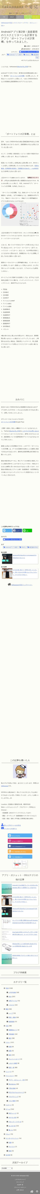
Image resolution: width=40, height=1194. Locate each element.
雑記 (10, 1038)
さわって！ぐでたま (15, 1122)
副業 (10, 1051)
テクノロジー (36, 17)
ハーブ (11, 1013)
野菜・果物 (12, 1017)
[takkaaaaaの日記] (20, 7)
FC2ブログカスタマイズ (16, 1092)
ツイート (8, 531)
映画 (10, 1151)
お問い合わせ (20, 1190)
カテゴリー (20, 17)
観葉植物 (11, 1021)
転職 (10, 1047)
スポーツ (8, 1105)
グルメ (8, 1134)
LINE (26, 531)
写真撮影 (11, 1034)
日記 (7, 1026)
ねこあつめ (12, 1126)
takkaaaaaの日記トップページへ (21, 585)
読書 (10, 1142)
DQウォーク (12, 1113)
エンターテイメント (12, 1138)
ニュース (8, 1071)
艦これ (11, 1130)
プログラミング (13, 1097)
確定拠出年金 (33, 547)
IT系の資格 (12, 1088)
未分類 (8, 1155)
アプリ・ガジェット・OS (28, 17)
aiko (10, 996)
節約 (10, 1055)
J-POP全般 (12, 992)
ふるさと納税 (13, 1063)
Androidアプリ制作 (15, 54)
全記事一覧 (20, 1184)
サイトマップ (20, 1182)
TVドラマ (12, 1147)
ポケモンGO (12, 1117)
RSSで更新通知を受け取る (19, 852)
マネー (8, 1042)
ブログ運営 (12, 1101)
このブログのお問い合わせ (30, 431)
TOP (4, 17)
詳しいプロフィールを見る (12, 825)
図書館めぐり (13, 1030)
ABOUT (12, 17)
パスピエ (11, 1005)
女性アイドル (13, 1001)
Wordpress (12, 1084)
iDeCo (27, 54)
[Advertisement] (20, 106)
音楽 (7, 988)
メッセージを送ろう (10, 828)
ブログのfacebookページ (18, 846)
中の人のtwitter (16, 836)
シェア (17, 531)
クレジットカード (14, 1059)
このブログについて (20, 1179)
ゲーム (8, 1109)
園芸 (7, 1009)
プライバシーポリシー (20, 1187)
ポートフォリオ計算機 (17, 76)
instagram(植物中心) (17, 841)
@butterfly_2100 (22, 66)
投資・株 (11, 1067)
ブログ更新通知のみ (17, 857)
